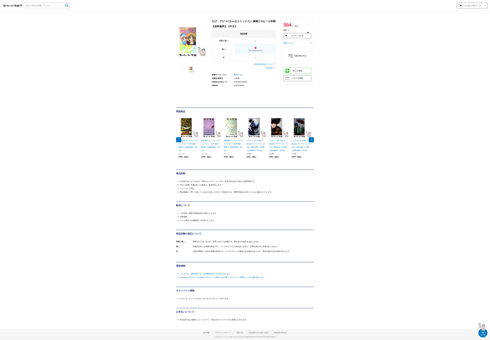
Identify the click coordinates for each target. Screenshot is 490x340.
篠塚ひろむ (238, 75)
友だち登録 (297, 71)
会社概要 (206, 333)
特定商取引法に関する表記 (258, 333)
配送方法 (240, 333)
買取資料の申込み (280, 333)
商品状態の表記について (263, 64)
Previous (178, 139)
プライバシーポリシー (223, 333)
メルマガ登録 (297, 78)
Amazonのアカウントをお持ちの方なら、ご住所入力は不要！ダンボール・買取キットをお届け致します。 (222, 277)
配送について (288, 43)
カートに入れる (297, 36)
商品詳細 (269, 68)
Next (311, 139)
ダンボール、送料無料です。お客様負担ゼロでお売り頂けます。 (206, 274)
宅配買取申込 (300, 56)
